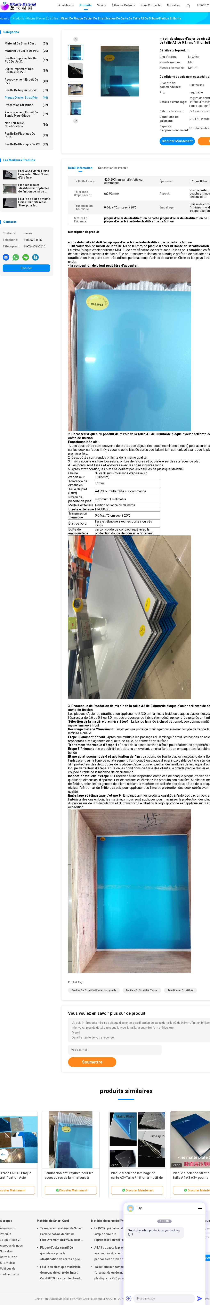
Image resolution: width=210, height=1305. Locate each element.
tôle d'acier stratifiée (180, 990)
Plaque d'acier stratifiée (26, 97)
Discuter (26, 268)
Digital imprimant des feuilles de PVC (26, 70)
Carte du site (8, 1257)
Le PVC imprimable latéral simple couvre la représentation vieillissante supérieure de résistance (112, 1235)
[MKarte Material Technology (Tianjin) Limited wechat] (25, 257)
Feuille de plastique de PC (26, 144)
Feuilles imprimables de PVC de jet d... (26, 60)
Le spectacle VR (10, 1239)
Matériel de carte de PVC (26, 50)
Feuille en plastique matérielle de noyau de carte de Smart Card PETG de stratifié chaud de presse (60, 1273)
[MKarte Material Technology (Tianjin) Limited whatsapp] (16, 257)
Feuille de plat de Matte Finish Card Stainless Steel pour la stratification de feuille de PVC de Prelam (34, 202)
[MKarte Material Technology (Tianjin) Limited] (18, 6)
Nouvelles (6, 1251)
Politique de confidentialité (9, 1271)
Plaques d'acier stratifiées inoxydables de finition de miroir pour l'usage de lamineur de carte (33, 188)
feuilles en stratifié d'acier (142, 990)
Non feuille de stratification (26, 124)
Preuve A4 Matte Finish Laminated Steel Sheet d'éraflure (33, 174)
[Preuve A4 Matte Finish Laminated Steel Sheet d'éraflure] (10, 175)
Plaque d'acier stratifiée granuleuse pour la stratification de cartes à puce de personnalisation (60, 1254)
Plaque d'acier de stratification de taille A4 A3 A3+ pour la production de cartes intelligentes (93, 1177)
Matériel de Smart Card (26, 43)
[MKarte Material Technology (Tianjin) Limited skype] (35, 257)
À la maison (7, 1228)
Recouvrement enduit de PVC (26, 81)
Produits (5, 1234)
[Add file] (129, 1298)
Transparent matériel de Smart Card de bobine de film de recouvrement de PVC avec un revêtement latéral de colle (61, 1235)
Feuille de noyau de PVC (26, 90)
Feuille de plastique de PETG (26, 135)
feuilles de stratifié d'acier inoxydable (94, 990)
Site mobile (7, 1262)
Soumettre (92, 1062)
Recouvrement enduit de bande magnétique (26, 114)
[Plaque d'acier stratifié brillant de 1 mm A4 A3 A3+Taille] (156, 1139)
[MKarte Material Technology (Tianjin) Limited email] (6, 257)
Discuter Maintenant (177, 141)
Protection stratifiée (26, 105)
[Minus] (199, 1208)
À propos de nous (11, 1245)
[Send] (199, 1298)
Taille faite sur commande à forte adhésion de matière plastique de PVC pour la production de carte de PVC (113, 1273)
